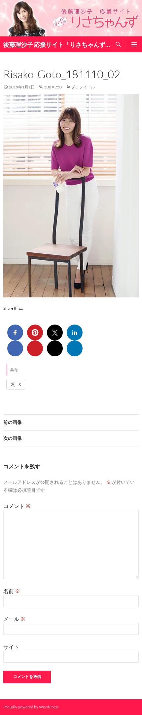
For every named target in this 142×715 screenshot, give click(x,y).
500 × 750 (53, 86)
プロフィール (83, 86)
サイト (11, 646)
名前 (11, 591)
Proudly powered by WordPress (30, 706)
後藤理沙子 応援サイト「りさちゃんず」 (56, 44)
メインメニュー (134, 44)
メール (14, 619)
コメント (17, 506)
